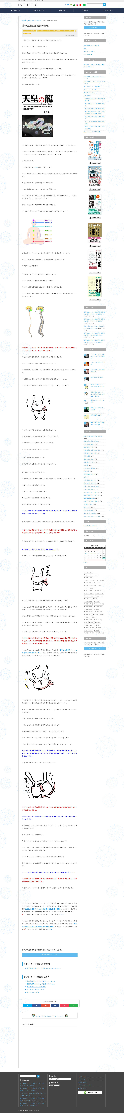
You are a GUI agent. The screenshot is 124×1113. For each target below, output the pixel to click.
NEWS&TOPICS (89, 498)
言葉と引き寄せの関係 (91, 486)
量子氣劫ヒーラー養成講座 (36, 987)
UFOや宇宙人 (88, 504)
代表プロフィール (89, 51)
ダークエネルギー (91, 588)
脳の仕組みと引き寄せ (34, 20)
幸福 (87, 604)
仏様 (95, 598)
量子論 (98, 630)
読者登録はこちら (94, 27)
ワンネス (99, 596)
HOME (24, 20)
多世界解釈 (89, 601)
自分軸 (98, 625)
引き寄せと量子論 (89, 468)
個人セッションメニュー (35, 989)
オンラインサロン (108, 10)
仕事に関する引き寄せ (91, 492)
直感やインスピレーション (92, 516)
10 (85, 553)
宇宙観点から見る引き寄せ (92, 450)
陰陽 (93, 633)
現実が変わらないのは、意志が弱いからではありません (98, 394)
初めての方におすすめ (91, 501)
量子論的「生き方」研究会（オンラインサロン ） (44, 968)
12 (92, 553)
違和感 (100, 627)
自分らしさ (89, 625)
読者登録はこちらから (50, 954)
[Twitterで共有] (27, 1005)
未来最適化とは (15, 10)
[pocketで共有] (64, 1005)
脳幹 (92, 622)
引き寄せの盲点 (88, 444)
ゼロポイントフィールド (93, 582)
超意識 (86, 465)
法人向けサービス (33, 992)
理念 (85, 48)
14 (98, 553)
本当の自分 (99, 606)
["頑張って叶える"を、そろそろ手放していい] (86, 386)
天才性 (98, 601)
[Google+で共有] (45, 1005)
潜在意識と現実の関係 (91, 441)
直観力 (94, 617)
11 (88, 553)
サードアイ (89, 577)
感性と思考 (40, 30)
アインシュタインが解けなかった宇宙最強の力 (98, 356)
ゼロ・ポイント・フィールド (94, 585)
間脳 (87, 633)
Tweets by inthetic (90, 526)
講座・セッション (38, 10)
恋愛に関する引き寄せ (91, 453)
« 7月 (85, 562)
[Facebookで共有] (36, 1005)
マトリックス (90, 596)
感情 (101, 604)
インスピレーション (92, 575)
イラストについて (83, 1079)
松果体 (98, 609)
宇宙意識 (86, 471)
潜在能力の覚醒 (98, 614)
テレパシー (100, 590)
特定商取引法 (82, 1082)
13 (95, 553)
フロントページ (83, 1076)
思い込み (94, 604)
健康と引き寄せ (88, 459)
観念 (93, 627)
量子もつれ (89, 630)
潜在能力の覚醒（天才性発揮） (65, 30)
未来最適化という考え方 (91, 45)
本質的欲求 (89, 609)
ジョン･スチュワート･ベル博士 (95, 580)
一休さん (88, 598)
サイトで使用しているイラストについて (50, 1016)
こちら (35, 167)
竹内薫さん (89, 619)
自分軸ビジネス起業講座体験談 (94, 109)
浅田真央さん (90, 612)
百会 (87, 617)
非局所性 (100, 633)
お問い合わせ (88, 54)
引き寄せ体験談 (88, 510)
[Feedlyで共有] (73, 1005)
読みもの (85, 10)
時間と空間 (87, 456)
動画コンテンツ (88, 447)
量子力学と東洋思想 (97, 377)
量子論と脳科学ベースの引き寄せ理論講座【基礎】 (43, 909)
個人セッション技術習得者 (92, 132)
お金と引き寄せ (88, 489)
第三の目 (98, 619)
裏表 (87, 627)
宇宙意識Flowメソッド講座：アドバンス (41, 984)
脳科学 (98, 622)
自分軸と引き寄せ (89, 462)
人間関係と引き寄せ (90, 480)
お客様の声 (62, 10)
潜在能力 (88, 614)
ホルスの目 (100, 593)
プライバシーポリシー (85, 1085)
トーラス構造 (90, 593)
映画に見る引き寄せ (90, 483)
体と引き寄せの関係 (50, 30)
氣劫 (85, 477)
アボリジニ (89, 572)
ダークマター (90, 590)
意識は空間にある (96, 415)
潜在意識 (99, 612)
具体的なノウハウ (89, 474)
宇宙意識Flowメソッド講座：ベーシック (41, 981)
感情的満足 (89, 606)
